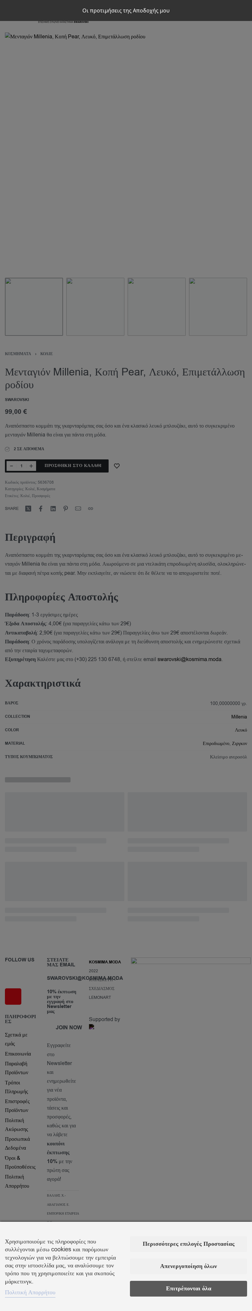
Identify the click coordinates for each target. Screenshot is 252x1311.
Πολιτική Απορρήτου (30, 1292)
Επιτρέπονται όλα (188, 1288)
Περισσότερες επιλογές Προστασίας (189, 1244)
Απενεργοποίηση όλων (188, 1266)
